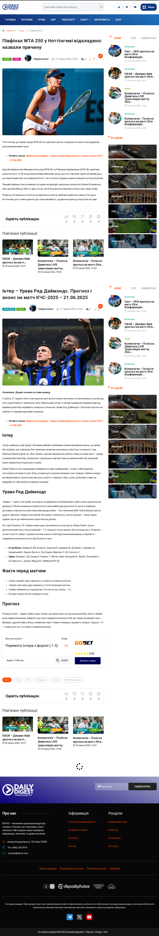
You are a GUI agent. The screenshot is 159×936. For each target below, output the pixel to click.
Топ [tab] (133, 38)
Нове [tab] (117, 38)
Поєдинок (41, 680)
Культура (113, 846)
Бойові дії (113, 830)
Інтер (18, 680)
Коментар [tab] (149, 38)
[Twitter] (127, 7)
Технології (68, 20)
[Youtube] (135, 7)
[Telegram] (118, 7)
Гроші (41, 20)
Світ (53, 20)
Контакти (73, 838)
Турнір (55, 680)
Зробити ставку (88, 661)
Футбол (21, 253)
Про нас (73, 846)
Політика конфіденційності (82, 822)
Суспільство (114, 838)
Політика (26, 20)
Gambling (115, 868)
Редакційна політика (72, 868)
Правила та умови (78, 830)
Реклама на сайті (97, 868)
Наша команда (48, 868)
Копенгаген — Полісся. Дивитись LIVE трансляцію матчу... (18, 264)
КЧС (28, 680)
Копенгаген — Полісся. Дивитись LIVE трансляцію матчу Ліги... (140, 97)
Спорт (84, 20)
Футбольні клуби (72, 680)
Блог (119, 20)
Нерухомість (102, 20)
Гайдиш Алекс (41, 59)
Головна (10, 20)
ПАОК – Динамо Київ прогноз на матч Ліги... (140, 75)
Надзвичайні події (117, 822)
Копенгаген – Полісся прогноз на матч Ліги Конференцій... (139, 121)
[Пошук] (102, 7)
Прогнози (47, 253)
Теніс (16, 59)
